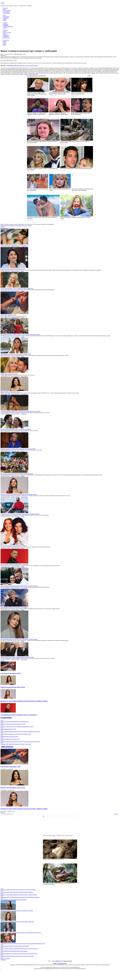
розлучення (18, 225)
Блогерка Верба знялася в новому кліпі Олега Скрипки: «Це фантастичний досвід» (20, 334)
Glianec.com (58, 961)
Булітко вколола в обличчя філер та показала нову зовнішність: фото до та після (21, 932)
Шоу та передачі (7, 10)
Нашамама (5, 25)
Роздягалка (24, 246)
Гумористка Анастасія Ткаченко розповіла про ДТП (13, 268)
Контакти (5, 24)
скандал (30, 225)
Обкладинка (6, 16)
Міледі (4, 27)
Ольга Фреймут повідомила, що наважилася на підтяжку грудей (16, 354)
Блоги (4, 45)
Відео (4, 20)
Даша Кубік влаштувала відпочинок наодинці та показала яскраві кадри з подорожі (20, 411)
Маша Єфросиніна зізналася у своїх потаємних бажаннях (24, 65)
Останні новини (6, 718)
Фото (4, 42)
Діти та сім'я (6, 11)
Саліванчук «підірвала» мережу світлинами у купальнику (17, 910)
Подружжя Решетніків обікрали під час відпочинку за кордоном (16, 429)
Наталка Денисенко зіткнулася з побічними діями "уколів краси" (17, 921)
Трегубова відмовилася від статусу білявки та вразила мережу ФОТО (17, 288)
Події (4, 9)
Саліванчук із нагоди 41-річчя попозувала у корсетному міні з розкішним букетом (20, 513)
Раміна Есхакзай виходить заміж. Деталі (10, 391)
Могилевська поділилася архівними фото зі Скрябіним (14, 545)
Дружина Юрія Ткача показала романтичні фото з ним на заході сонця (17, 657)
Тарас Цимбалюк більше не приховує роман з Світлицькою (15, 564)
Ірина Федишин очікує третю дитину (9, 373)
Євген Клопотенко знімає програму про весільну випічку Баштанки (17, 473)
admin (12, 246)
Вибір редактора (7, 747)
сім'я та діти (24, 225)
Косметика (5, 17)
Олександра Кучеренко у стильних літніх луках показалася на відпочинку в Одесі (23, 943)
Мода (4, 15)
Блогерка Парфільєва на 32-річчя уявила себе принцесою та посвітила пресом (19, 639)
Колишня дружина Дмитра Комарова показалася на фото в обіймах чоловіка (19, 494)
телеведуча (12, 225)
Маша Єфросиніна (5, 225)
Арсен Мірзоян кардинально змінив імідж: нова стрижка (14, 607)
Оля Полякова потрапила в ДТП (8, 314)
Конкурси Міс (6, 13)
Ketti (12, 271)
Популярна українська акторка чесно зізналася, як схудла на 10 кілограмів (18, 448)
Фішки (5, 19)
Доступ (5, 22)
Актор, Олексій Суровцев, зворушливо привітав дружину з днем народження (19, 585)
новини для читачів (5, 958)
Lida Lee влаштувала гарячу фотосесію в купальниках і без (14, 245)
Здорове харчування (8, 26)
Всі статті (5, 8)
